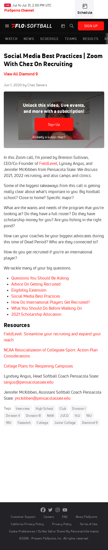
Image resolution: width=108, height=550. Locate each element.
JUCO (64, 416)
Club (63, 408)
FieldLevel (47, 163)
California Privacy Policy (27, 524)
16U (89, 416)
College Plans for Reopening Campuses (38, 366)
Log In (71, 137)
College (42, 423)
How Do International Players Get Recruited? (50, 302)
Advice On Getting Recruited (36, 284)
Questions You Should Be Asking (40, 278)
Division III (33, 416)
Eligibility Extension (28, 290)
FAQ (64, 517)
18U (9, 423)
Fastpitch (24, 423)
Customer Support (23, 517)
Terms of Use (88, 524)
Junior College (65, 423)
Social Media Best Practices (35, 296)
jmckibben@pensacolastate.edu (43, 398)
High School (44, 408)
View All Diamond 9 (21, 73)
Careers (49, 517)
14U (77, 416)
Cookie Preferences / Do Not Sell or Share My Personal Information (54, 531)
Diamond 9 (90, 423)
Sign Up (54, 124)
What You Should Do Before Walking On (46, 308)
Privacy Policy (62, 524)
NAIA (50, 416)
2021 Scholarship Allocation (36, 314)
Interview (23, 408)
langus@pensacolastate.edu (28, 382)
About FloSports (86, 517)
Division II (13, 416)
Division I (78, 408)
